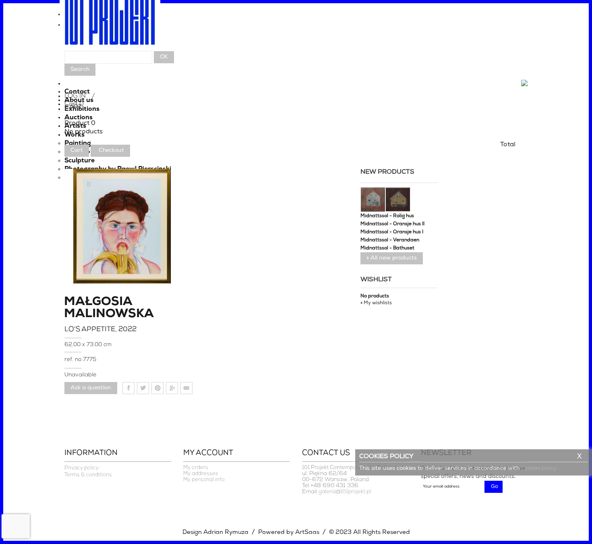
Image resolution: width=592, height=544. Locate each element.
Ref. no (73, 360)
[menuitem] (296, 16)
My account (208, 453)
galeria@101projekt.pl (345, 491)
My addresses (200, 473)
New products (387, 172)
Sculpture (79, 161)
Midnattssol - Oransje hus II (392, 224)
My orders (195, 467)
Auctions (78, 117)
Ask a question (90, 388)
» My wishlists (376, 303)
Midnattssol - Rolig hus (387, 216)
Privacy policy (81, 468)
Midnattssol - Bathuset (387, 248)
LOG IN (75, 96)
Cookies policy (538, 468)
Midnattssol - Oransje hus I (391, 232)
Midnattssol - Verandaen (389, 240)
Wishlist (376, 279)
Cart (76, 150)
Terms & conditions (88, 475)
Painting (77, 143)
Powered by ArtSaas (288, 532)
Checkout (111, 150)
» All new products (391, 258)
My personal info (204, 479)
